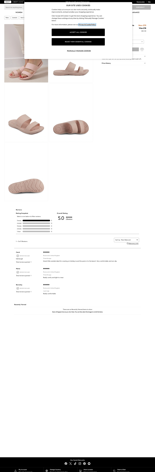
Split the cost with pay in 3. (77, 2)
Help (149, 2)
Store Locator (141, 2)
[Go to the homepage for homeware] (18, 2)
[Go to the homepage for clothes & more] (7, 2)
